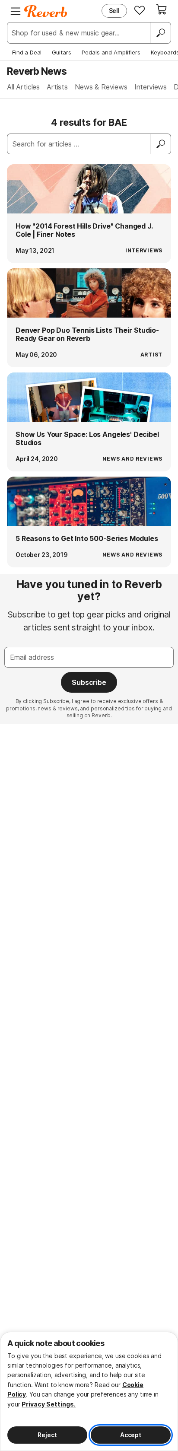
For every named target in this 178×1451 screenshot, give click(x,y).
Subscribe (89, 682)
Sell (114, 10)
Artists (57, 87)
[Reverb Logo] (45, 11)
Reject (47, 1434)
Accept (130, 1434)
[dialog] (89, 1391)
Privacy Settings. (49, 1404)
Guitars (61, 52)
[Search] (160, 32)
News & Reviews (101, 87)
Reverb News (37, 71)
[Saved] (140, 10)
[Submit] (160, 144)
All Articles (23, 87)
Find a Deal (26, 52)
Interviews (150, 87)
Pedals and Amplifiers (111, 52)
